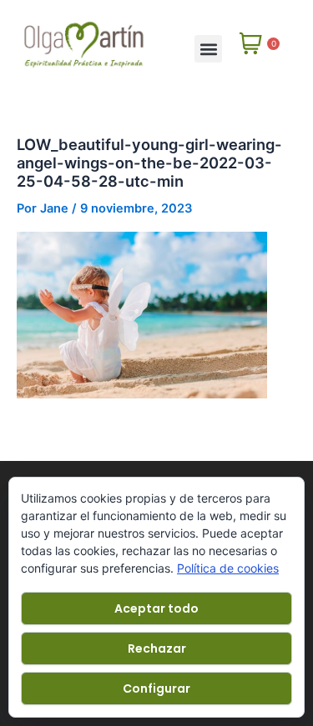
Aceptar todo (156, 608)
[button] (208, 49)
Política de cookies (228, 568)
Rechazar (157, 648)
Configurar (156, 688)
